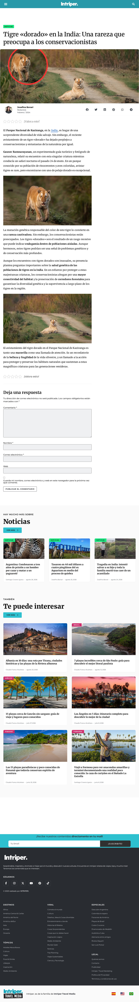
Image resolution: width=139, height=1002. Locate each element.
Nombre (8, 443)
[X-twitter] (23, 883)
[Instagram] (14, 883)
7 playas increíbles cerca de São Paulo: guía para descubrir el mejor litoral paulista (101, 662)
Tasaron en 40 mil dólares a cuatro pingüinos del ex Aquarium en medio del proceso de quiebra (67, 569)
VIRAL (50, 905)
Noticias (8, 26)
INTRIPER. (24, 891)
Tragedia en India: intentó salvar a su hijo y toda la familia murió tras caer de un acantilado (114, 569)
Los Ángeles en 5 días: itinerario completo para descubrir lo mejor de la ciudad (101, 715)
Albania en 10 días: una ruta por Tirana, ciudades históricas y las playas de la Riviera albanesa (34, 662)
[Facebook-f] (6, 883)
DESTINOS (8, 905)
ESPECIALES (98, 905)
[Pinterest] (39, 883)
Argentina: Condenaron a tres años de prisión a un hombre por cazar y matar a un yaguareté (23, 569)
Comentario (10, 408)
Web (5, 466)
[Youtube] (31, 883)
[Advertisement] (69, 815)
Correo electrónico (13, 455)
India (54, 130)
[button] (5, 4)
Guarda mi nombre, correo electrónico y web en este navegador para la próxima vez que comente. (46, 481)
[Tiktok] (48, 883)
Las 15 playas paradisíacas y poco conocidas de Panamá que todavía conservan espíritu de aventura (33, 770)
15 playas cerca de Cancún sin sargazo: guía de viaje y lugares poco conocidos (32, 715)
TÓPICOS (8, 942)
